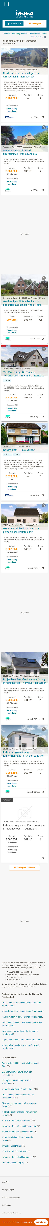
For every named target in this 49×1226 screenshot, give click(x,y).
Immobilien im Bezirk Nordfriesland (17, 1089)
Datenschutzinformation (11, 1213)
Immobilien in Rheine (11, 1146)
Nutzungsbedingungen (11, 1197)
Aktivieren (41, 1222)
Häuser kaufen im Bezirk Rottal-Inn (17, 1132)
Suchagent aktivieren (26, 868)
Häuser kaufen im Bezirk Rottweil (17, 1121)
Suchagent (36, 24)
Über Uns (5, 1182)
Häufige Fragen (8, 1190)
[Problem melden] (43, 117)
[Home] (24, 14)
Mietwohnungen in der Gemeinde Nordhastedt (22, 1011)
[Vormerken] (44, 50)
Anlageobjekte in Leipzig (13, 1163)
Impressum (6, 1205)
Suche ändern (15, 24)
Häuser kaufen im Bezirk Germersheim (19, 1126)
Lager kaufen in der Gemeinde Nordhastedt (21, 1040)
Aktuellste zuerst (36, 37)
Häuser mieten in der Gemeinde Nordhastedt (22, 1017)
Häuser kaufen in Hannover (14, 1152)
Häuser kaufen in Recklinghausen (17, 1157)
